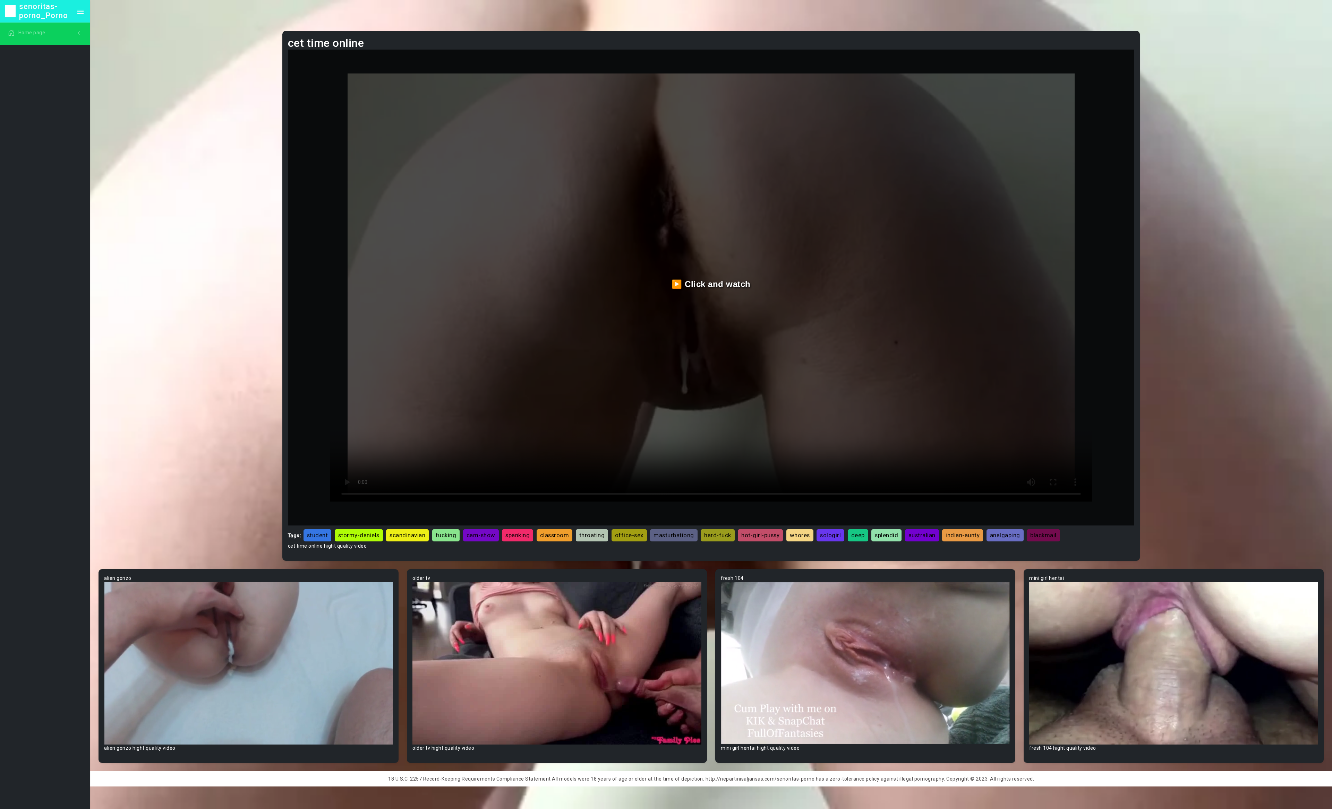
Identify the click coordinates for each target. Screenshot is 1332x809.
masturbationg (674, 535)
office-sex (629, 535)
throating (592, 535)
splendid (886, 535)
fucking (446, 535)
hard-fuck (717, 535)
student (317, 535)
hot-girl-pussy (760, 535)
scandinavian (407, 535)
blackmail (1043, 535)
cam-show (481, 535)
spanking (517, 535)
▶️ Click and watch (711, 284)
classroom (554, 535)
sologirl (830, 535)
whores (800, 535)
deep (858, 535)
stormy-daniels (358, 535)
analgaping (1005, 535)
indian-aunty (963, 535)
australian (922, 535)
